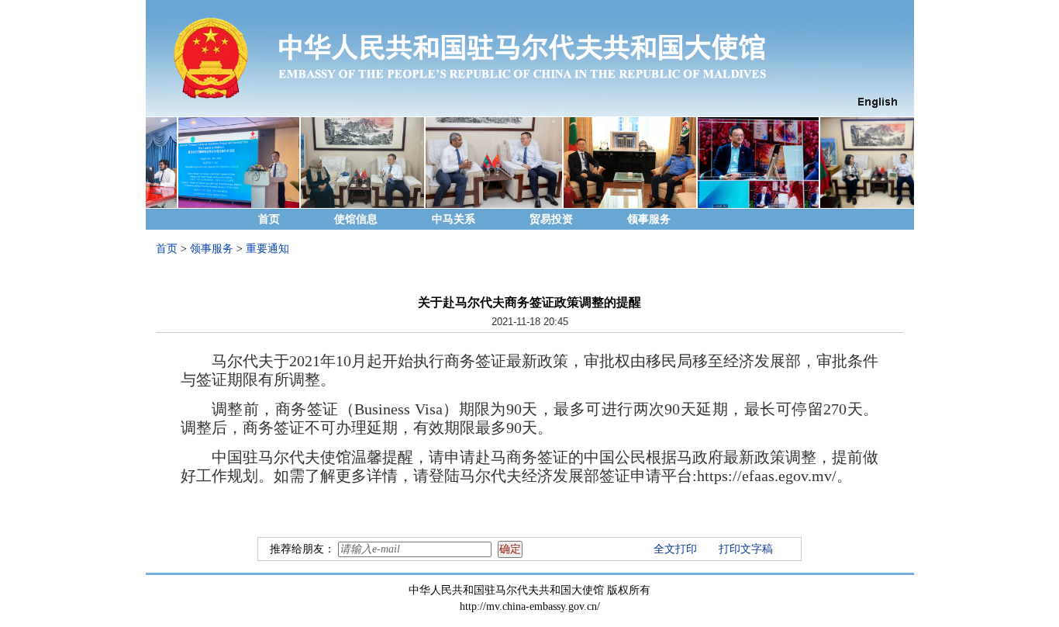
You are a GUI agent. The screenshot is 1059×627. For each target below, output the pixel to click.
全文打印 (675, 549)
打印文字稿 (746, 549)
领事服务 (649, 219)
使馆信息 (356, 219)
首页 (269, 219)
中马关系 (453, 219)
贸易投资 (551, 219)
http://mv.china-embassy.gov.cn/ (530, 606)
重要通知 (267, 249)
